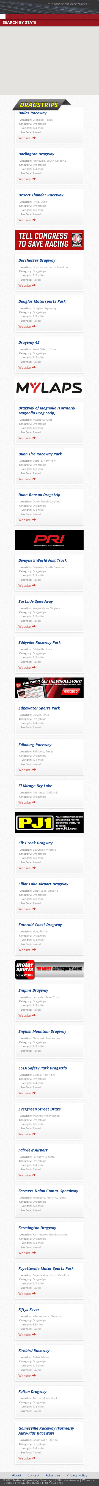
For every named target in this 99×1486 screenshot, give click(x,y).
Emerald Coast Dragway (40, 924)
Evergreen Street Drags (39, 1109)
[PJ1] (49, 822)
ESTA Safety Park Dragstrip (42, 1068)
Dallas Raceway (32, 112)
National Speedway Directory (53, 11)
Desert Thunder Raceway (40, 194)
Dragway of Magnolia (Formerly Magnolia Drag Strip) (46, 410)
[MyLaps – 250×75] (49, 387)
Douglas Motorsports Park (42, 301)
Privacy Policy (77, 1475)
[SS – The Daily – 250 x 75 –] (49, 687)
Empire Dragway (33, 990)
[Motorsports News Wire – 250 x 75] (49, 970)
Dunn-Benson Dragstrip (39, 494)
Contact (33, 1475)
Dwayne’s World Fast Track (42, 560)
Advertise (53, 1475)
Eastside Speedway (35, 601)
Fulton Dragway (32, 1391)
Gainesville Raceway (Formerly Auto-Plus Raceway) (46, 1431)
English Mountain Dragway (42, 1031)
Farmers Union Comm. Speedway (48, 1190)
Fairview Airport (33, 1150)
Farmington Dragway (37, 1227)
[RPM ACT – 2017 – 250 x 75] (49, 240)
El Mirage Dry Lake (35, 785)
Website (24, 138)
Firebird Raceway (34, 1350)
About (16, 1475)
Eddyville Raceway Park (39, 642)
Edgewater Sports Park (39, 708)
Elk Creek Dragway (35, 842)
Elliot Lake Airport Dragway (43, 883)
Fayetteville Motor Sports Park (46, 1268)
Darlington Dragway (36, 153)
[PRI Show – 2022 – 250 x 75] (49, 540)
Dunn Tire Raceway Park (40, 453)
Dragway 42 (29, 342)
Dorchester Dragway (36, 260)
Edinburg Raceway (34, 744)
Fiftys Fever (28, 1309)
